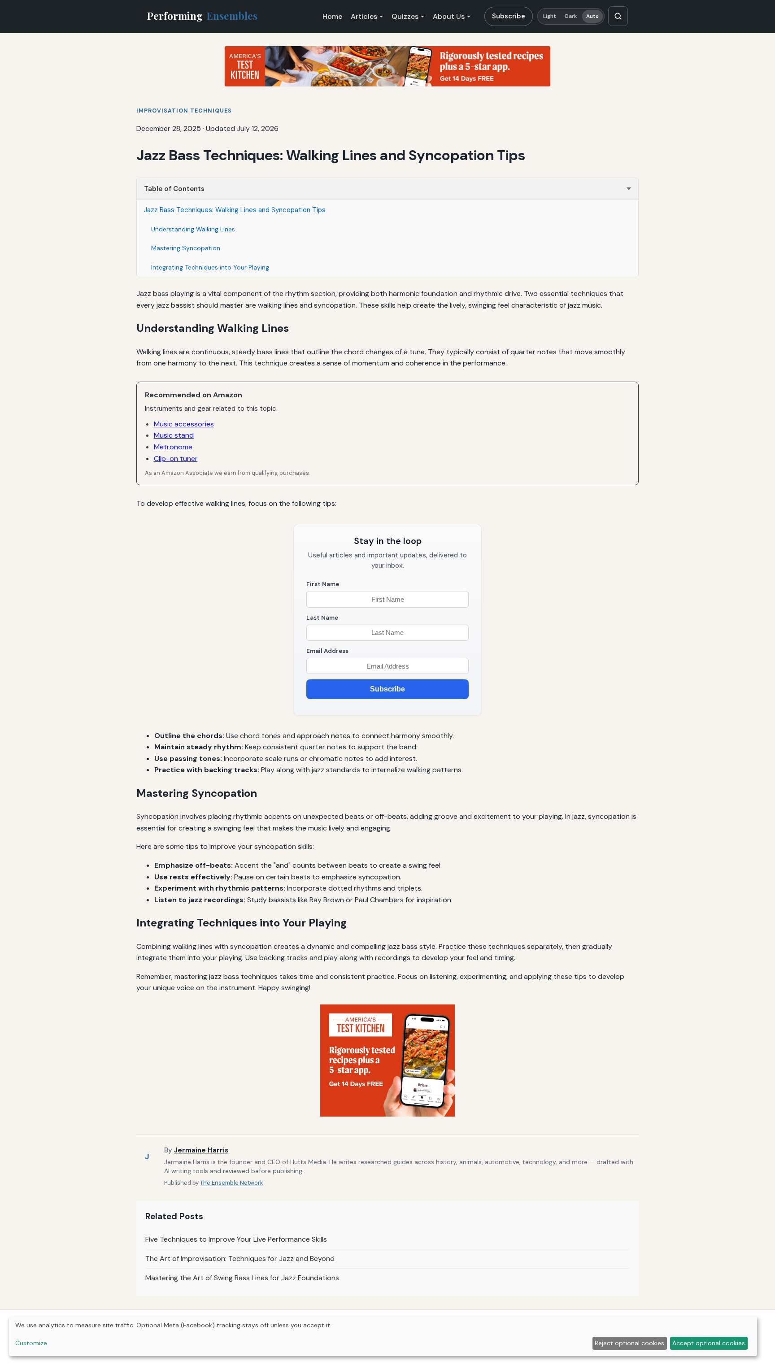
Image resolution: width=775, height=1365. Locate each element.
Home (332, 16)
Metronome (173, 447)
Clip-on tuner (176, 458)
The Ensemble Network (231, 1183)
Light (550, 16)
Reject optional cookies (629, 1343)
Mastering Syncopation (185, 248)
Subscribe (508, 16)
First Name (322, 584)
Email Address (327, 651)
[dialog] (383, 1336)
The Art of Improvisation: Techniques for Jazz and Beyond (240, 1258)
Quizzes (405, 16)
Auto (592, 16)
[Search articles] (618, 16)
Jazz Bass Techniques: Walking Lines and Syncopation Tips (235, 209)
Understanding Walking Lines (193, 229)
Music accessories (184, 424)
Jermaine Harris (201, 1150)
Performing (202, 15)
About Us (449, 16)
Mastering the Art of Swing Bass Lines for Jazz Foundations (242, 1277)
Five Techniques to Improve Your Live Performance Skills (236, 1239)
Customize (31, 1343)
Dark (571, 16)
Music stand (174, 435)
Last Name (322, 618)
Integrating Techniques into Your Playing (210, 267)
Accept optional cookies (708, 1343)
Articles (364, 16)
